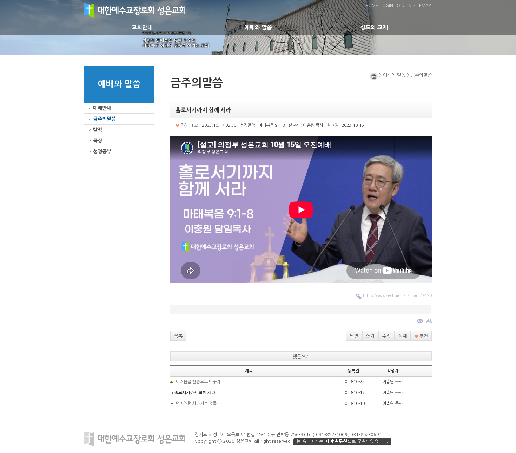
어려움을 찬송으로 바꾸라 (198, 382)
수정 (386, 336)
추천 (423, 336)
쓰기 (370, 336)
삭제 (402, 336)
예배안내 (102, 108)
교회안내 (142, 27)
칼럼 (97, 129)
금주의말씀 (104, 118)
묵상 (97, 140)
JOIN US (403, 6)
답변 (354, 336)
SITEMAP (422, 6)
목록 (178, 336)
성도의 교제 (374, 27)
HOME (371, 6)
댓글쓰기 (301, 356)
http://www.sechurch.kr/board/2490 (397, 296)
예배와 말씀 (258, 27)
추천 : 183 (188, 125)
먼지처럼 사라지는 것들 (196, 403)
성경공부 (102, 151)
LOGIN (386, 6)
